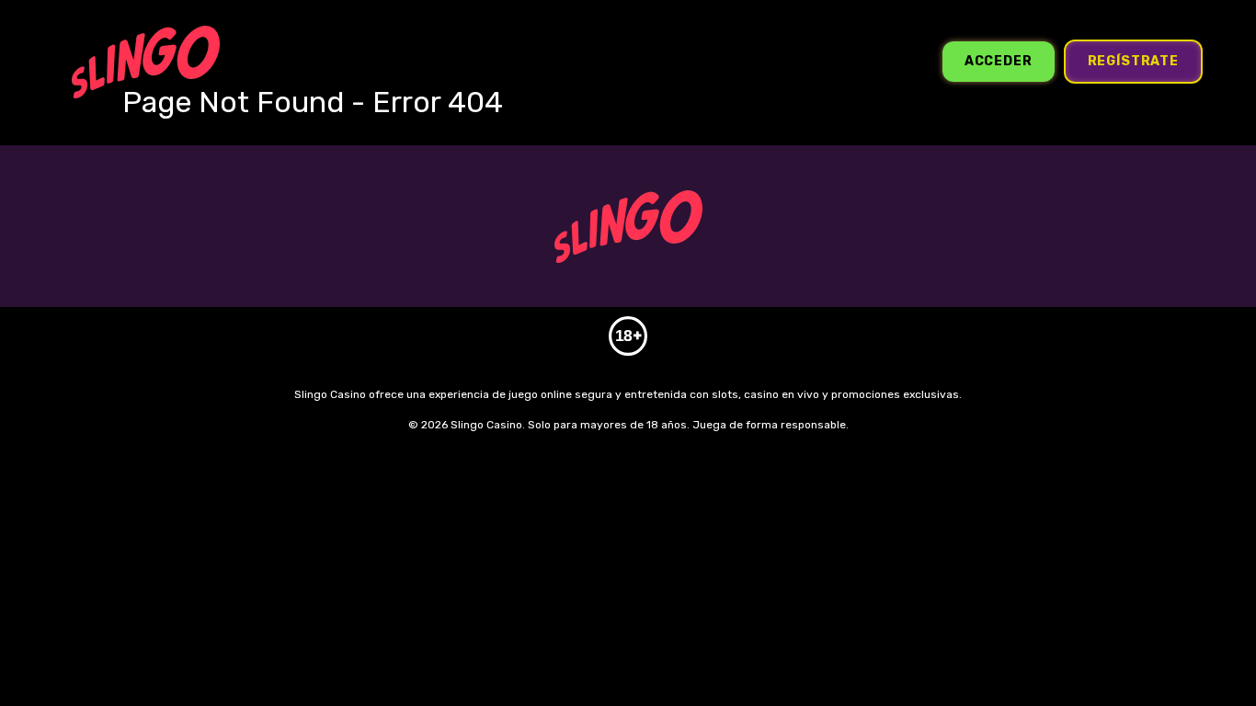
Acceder (999, 61)
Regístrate (1133, 61)
